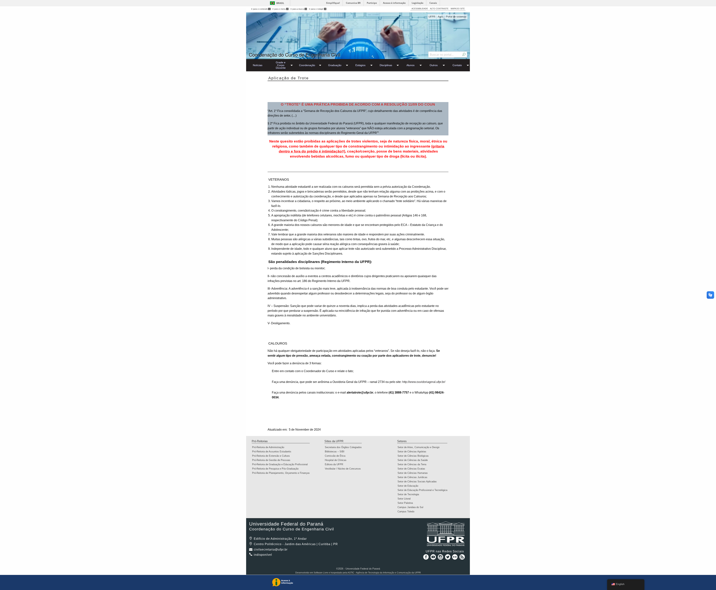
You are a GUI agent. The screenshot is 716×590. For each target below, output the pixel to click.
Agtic (440, 16)
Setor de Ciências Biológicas (414, 455)
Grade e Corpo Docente (281, 65)
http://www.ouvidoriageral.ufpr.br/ (423, 381)
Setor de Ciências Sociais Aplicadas (418, 481)
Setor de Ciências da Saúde (414, 460)
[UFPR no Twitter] (448, 558)
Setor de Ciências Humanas (414, 473)
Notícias (257, 65)
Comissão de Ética (336, 455)
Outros (434, 65)
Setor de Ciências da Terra (413, 464)
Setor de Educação (409, 485)
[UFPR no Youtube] (433, 558)
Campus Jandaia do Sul (411, 507)
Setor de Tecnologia (409, 494)
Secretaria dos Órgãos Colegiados (344, 447)
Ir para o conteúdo (260, 9)
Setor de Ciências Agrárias (413, 451)
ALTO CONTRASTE (439, 8)
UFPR (432, 16)
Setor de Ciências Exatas (412, 468)
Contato (457, 65)
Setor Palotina (406, 503)
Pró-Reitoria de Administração (269, 447)
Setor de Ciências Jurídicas (413, 477)
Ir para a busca (299, 9)
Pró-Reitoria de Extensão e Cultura (272, 455)
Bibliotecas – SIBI (335, 451)
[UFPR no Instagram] (441, 558)
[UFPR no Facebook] (425, 558)
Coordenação (307, 65)
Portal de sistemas (456, 16)
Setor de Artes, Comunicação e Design (419, 447)
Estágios (360, 65)
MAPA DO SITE (458, 8)
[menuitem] (257, 65)
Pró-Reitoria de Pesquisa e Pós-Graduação (277, 468)
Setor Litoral (405, 498)
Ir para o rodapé (317, 9)
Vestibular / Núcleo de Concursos (344, 468)
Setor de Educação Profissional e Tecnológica (423, 490)
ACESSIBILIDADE (420, 8)
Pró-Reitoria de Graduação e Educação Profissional (281, 464)
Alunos (410, 65)
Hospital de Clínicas (336, 460)
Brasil (280, 3)
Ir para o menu (280, 9)
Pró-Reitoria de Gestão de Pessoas (272, 460)
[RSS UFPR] (462, 558)
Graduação (334, 65)
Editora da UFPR (335, 464)
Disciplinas (386, 65)
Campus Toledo (407, 511)
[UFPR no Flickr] (455, 558)
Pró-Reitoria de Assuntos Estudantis (273, 451)
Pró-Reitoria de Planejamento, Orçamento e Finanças (282, 473)
